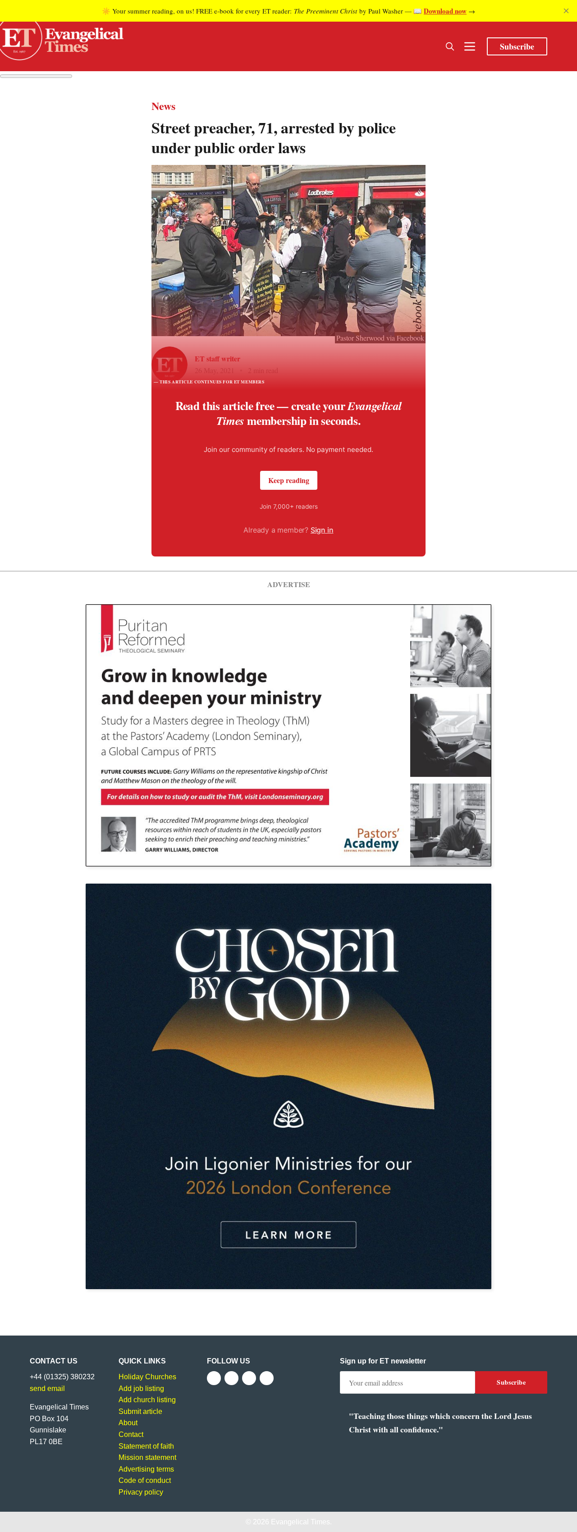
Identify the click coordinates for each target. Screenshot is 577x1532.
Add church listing (147, 1400)
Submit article (140, 1411)
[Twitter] (231, 1378)
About (128, 1423)
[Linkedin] (267, 1378)
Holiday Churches (147, 1377)
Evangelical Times (300, 1522)
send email (47, 1388)
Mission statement (147, 1457)
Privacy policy (141, 1492)
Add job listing (141, 1388)
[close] (566, 11)
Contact (131, 1434)
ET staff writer (217, 358)
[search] (450, 46)
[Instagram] (249, 1378)
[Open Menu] (470, 46)
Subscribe (517, 46)
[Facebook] (214, 1378)
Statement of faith (146, 1446)
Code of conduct (145, 1480)
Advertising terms (146, 1469)
